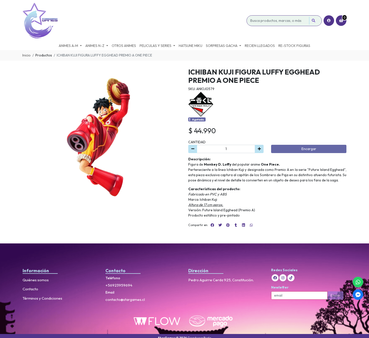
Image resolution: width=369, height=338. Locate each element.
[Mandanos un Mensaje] (358, 294)
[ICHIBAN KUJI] (200, 103)
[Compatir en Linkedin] (243, 225)
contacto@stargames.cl (125, 299)
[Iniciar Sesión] (329, 20)
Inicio (26, 55)
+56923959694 (118, 285)
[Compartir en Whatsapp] (251, 225)
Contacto (30, 289)
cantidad (197, 142)
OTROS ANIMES (124, 45)
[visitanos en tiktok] (290, 277)
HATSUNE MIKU (190, 45)
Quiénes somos (36, 280)
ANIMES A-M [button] (68, 45)
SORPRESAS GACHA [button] (221, 45)
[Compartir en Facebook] (212, 225)
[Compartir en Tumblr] (235, 225)
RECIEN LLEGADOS (260, 45)
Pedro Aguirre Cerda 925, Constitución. (221, 280)
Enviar (336, 295)
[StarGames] (134, 21)
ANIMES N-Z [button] (94, 45)
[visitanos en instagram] (282, 277)
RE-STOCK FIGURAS (294, 45)
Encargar (308, 149)
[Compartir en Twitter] (220, 225)
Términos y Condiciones (42, 298)
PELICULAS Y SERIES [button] (155, 45)
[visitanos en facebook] (275, 277)
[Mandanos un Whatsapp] (358, 282)
